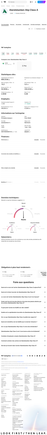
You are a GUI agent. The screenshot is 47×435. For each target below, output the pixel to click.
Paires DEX (3, 385)
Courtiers (14, 384)
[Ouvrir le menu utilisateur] (35, 2)
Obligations (3, 381)
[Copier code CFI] (29, 131)
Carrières (14, 403)
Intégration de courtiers (38, 387)
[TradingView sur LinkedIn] (37, 356)
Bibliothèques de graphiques (39, 377)
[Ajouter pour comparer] (14, 64)
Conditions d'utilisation (16, 416)
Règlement (27, 381)
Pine (2, 387)
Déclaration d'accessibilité (17, 424)
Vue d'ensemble (15, 382)
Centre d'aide (15, 402)
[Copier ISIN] (13, 131)
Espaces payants (28, 399)
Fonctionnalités (15, 375)
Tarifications (14, 376)
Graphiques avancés (38, 380)
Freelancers (27, 398)
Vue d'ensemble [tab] (5, 24)
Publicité (35, 386)
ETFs (2, 380)
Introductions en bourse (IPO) (6, 402)
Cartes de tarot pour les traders (17, 411)
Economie (3, 397)
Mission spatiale (15, 399)
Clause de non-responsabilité (15, 419)
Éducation (27, 388)
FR (32, 2)
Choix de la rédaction (27, 390)
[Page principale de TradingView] (5, 2)
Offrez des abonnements (17, 379)
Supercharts (3, 375)
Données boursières (16, 377)
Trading (26, 386)
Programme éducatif (38, 390)
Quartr (26, 367)
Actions (2, 378)
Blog (13, 401)
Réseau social (27, 375)
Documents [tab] (18, 24)
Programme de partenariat (39, 389)
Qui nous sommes (15, 398)
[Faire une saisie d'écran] (29, 29)
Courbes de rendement (5, 407)
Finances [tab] (12, 24)
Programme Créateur (27, 380)
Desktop (3, 416)
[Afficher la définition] (13, 77)
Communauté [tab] (26, 24)
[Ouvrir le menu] (2, 2)
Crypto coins (3, 382)
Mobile (2, 415)
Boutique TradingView (16, 409)
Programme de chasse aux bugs (17, 428)
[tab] (36, 140)
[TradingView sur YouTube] (32, 356)
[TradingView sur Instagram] (35, 356)
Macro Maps (3, 410)
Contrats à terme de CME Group (17, 391)
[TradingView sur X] (27, 356)
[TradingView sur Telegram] (40, 356)
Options (2, 409)
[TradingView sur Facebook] (30, 356)
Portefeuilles (3, 406)
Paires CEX (3, 384)
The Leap (14, 387)
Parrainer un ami (28, 377)
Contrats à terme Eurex (17, 393)
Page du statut (15, 429)
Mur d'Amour (27, 376)
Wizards (26, 396)
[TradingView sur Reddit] (44, 356)
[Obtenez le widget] (32, 29)
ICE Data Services (21, 361)
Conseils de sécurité (16, 425)
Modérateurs (27, 382)
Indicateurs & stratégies (27, 395)
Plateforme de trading (38, 381)
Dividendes (3, 400)
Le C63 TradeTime (16, 412)
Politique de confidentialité (17, 420)
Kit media (14, 405)
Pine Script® (3, 411)
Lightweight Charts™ (38, 378)
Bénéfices (3, 398)
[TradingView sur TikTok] (42, 356)
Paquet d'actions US (16, 394)
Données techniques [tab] (35, 24)
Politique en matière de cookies (17, 422)
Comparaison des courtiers (17, 385)
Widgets (35, 376)
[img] (24, 13)
